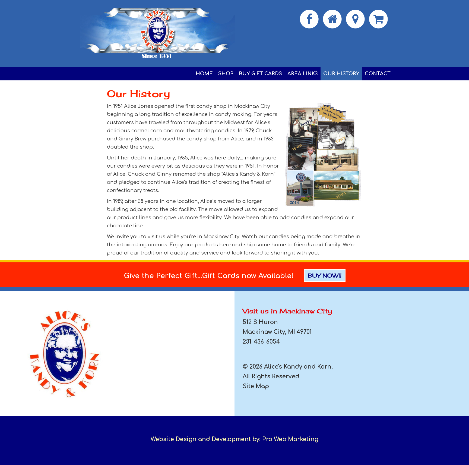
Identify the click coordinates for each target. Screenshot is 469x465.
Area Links (302, 73)
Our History (341, 73)
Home (204, 73)
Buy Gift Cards (260, 73)
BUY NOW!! (325, 275)
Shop (225, 73)
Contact (378, 73)
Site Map (256, 386)
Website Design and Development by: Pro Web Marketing (234, 439)
